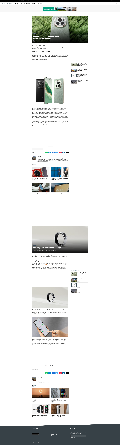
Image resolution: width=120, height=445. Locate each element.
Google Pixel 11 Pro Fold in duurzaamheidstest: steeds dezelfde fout (82, 64)
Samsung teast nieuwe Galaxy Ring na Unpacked (39, 400)
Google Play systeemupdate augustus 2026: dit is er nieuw (82, 75)
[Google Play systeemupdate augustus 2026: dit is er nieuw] (74, 75)
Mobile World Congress (38, 148)
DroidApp (33, 14)
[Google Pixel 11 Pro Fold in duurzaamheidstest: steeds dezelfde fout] (74, 64)
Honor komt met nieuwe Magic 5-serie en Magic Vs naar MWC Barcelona (59, 194)
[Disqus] (50, 211)
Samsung (36, 369)
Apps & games (27, 3)
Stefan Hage (40, 156)
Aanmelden (73, 437)
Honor (33, 148)
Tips (38, 3)
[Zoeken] (118, 3)
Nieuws (16, 3)
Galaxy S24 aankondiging (47, 264)
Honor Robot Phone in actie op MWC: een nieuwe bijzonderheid (59, 179)
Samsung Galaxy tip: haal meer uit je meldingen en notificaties (58, 416)
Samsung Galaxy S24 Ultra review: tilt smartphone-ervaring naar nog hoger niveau (58, 400)
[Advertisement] (50, 68)
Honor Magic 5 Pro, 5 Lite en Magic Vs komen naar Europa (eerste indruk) (39, 194)
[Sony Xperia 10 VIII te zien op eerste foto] (74, 82)
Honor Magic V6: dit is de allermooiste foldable (39, 179)
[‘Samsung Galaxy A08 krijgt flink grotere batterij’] (74, 70)
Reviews (21, 3)
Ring (33, 369)
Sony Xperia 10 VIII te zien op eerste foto (82, 81)
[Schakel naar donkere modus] (116, 3)
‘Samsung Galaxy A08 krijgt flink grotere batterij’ (21, 0)
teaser (58, 264)
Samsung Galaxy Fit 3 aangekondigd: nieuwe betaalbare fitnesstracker (39, 416)
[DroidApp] (7, 3)
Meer (41, 3)
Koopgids (34, 3)
